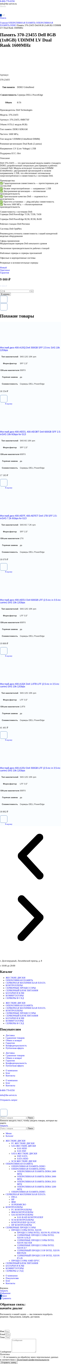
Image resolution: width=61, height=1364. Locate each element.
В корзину (5, 294)
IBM (13, 1202)
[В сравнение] (3, 306)
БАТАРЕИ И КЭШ (15, 993)
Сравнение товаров (15, 1038)
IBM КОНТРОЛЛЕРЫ (22, 1212)
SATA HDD (22, 1158)
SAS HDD (22, 1148)
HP (12, 1199)
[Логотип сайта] (10, 12)
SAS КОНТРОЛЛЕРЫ (22, 1215)
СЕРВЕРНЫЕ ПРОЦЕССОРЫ (21, 988)
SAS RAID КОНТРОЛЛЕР (30, 1217)
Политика (5, 1354)
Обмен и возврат (14, 1040)
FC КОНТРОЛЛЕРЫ (21, 1209)
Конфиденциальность (16, 1045)
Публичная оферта (15, 1048)
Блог (8, 1073)
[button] (6, 403)
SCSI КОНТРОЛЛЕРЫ (22, 1220)
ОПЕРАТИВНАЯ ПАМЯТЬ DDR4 (28, 1169)
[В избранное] (3, 299)
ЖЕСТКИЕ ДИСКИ (15, 977)
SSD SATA (22, 1156)
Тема (2, 1337)
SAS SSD (21, 1151)
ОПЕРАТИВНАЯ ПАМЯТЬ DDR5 (28, 1192)
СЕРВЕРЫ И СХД (15, 998)
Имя (2, 1331)
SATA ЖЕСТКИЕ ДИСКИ (24, 1153)
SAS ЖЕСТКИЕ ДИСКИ (23, 1146)
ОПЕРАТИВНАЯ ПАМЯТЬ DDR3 (28, 1166)
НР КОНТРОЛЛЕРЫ (21, 1225)
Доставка (10, 1035)
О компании (12, 1070)
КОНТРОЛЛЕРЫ (14, 985)
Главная (4, 23)
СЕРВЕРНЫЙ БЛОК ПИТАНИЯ (22, 990)
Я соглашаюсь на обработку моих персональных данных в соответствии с (29, 1358)
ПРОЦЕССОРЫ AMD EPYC (25, 1260)
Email (3, 1334)
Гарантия (10, 1043)
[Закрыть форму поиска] (3, 1112)
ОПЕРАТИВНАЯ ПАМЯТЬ (22, 23)
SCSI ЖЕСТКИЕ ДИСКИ (23, 1161)
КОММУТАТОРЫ (15, 995)
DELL (14, 1197)
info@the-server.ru (8, 1095)
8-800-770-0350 (7, 1)
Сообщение (6, 1352)
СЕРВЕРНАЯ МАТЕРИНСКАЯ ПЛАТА (26, 983)
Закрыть (4, 1125)
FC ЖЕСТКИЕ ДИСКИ (22, 1143)
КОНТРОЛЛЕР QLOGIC (23, 1222)
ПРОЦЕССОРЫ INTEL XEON (26, 1230)
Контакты (10, 1075)
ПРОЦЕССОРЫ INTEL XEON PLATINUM (38, 1232)
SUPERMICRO (18, 1204)
